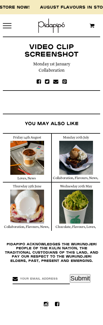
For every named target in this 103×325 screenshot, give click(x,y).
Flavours (81, 178)
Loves (21, 178)
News (31, 178)
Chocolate (63, 227)
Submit (80, 278)
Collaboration (52, 71)
